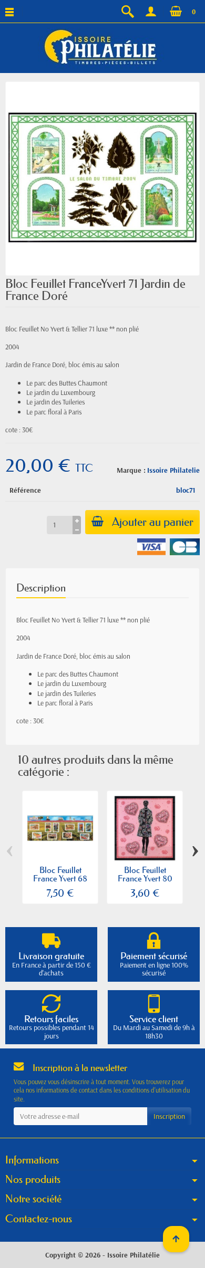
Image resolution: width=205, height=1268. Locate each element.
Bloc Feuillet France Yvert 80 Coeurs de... (145, 878)
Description (41, 587)
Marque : (131, 470)
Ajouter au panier (152, 522)
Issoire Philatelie (173, 470)
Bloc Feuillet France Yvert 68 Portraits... (60, 878)
